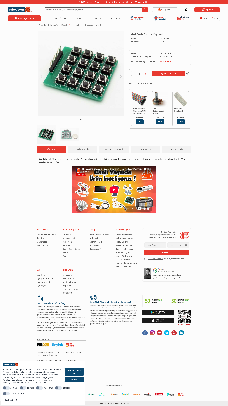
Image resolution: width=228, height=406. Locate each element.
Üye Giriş (41, 275)
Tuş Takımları (76, 25)
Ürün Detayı (51, 149)
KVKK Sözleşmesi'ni (155, 258)
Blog (79, 18)
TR (204, 18)
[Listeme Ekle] (187, 73)
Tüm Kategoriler (71, 289)
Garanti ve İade (123, 259)
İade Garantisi (176, 149)
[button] (80, 119)
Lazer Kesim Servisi (72, 249)
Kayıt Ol (167, 252)
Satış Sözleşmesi (123, 252)
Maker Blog (42, 242)
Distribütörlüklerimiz (46, 234)
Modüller (64, 25)
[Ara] (145, 9)
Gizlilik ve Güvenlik (124, 249)
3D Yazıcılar (95, 245)
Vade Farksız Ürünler (99, 234)
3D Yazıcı (67, 234)
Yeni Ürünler (61, 18)
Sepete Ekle (170, 73)
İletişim (40, 238)
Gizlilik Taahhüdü (124, 267)
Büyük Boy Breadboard (178, 109)
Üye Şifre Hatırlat (45, 278)
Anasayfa (42, 25)
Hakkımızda (42, 245)
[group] (81, 73)
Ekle (140, 121)
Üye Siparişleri (43, 282)
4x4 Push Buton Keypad (92, 25)
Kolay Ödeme (122, 242)
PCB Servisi (68, 245)
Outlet (66, 252)
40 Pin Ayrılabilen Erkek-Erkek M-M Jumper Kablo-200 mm (139, 111)
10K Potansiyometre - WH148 (160, 111)
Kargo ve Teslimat (124, 245)
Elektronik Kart (53, 25)
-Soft (100, 403)
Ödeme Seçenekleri (114, 149)
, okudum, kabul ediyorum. (166, 258)
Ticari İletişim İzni (124, 234)
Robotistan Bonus (124, 238)
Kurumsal (115, 18)
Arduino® (67, 242)
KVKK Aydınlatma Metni (127, 263)
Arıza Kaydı (96, 18)
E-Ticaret (106, 403)
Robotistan (165, 38)
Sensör (66, 256)
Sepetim (67, 285)
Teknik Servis (83, 149)
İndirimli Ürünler (70, 282)
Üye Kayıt (41, 285)
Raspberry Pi (69, 238)
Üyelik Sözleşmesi (124, 256)
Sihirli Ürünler (96, 242)
